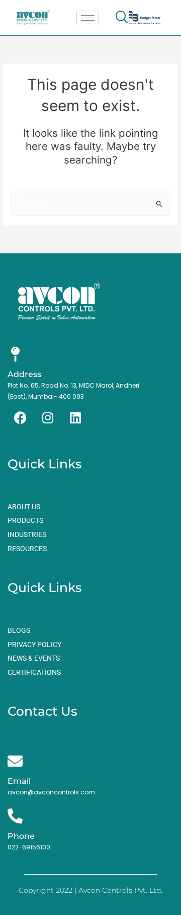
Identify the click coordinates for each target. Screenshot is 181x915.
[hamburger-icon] (87, 18)
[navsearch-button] (122, 18)
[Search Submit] (159, 203)
